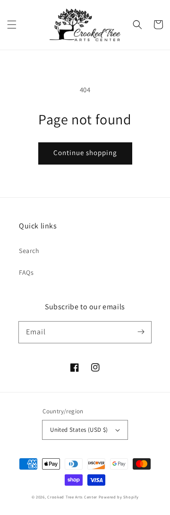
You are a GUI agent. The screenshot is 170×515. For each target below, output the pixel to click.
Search (29, 250)
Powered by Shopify (119, 496)
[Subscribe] (140, 332)
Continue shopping (85, 152)
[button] (11, 24)
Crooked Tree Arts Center (72, 496)
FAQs (26, 272)
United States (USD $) (79, 430)
